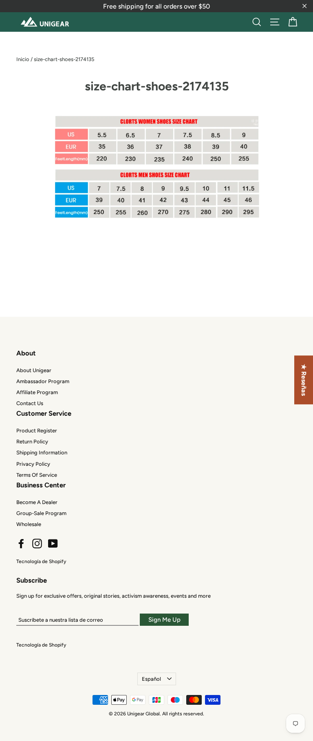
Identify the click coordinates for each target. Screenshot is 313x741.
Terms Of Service (36, 475)
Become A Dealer (36, 502)
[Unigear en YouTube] (53, 543)
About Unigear (33, 370)
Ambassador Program (42, 381)
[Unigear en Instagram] (37, 543)
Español (151, 679)
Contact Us (29, 403)
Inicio (22, 59)
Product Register (36, 431)
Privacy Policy (33, 464)
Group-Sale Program (41, 513)
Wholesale (28, 524)
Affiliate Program (37, 392)
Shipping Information (41, 452)
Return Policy (32, 441)
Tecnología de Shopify (41, 561)
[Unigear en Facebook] (21, 543)
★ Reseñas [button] (304, 380)
